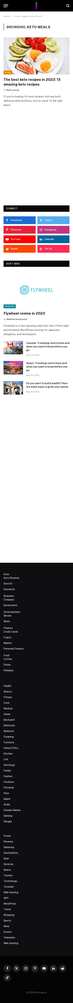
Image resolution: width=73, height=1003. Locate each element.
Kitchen (8, 753)
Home (7, 714)
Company (9, 599)
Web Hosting (11, 892)
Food (8, 72)
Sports (7, 920)
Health (7, 685)
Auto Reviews (11, 577)
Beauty (8, 691)
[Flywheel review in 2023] (36, 289)
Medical (8, 708)
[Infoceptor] (36, 5)
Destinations (11, 852)
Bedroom (9, 731)
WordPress (10, 903)
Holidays (8, 670)
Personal (9, 787)
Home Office (11, 748)
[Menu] (6, 6)
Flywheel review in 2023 (24, 313)
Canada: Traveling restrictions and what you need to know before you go (47, 347)
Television (9, 937)
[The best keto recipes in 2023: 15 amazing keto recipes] (36, 55)
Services (8, 864)
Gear (6, 858)
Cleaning (9, 736)
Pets (6, 793)
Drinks (7, 664)
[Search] (67, 6)
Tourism (8, 875)
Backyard (9, 719)
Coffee (8, 659)
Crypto (7, 637)
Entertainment (12, 612)
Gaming (8, 815)
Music (7, 621)
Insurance (9, 589)
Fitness (8, 697)
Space (7, 869)
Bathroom (9, 725)
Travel (7, 909)
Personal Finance (14, 648)
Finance (8, 628)
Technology (10, 881)
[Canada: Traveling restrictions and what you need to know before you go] (13, 347)
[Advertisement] (36, 161)
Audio (7, 804)
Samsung (9, 847)
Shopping (9, 915)
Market (8, 643)
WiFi (6, 898)
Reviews (9, 306)
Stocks (8, 931)
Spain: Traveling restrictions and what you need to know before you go (47, 367)
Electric (8, 583)
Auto (6, 574)
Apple (7, 798)
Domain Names (12, 810)
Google (8, 821)
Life (6, 759)
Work (6, 926)
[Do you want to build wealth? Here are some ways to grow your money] (13, 388)
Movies (8, 615)
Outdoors (9, 781)
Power (7, 835)
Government (11, 605)
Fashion (8, 776)
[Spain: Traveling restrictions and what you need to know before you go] (13, 367)
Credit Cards (11, 631)
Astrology (9, 765)
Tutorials (9, 886)
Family (7, 770)
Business (9, 595)
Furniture (9, 742)
